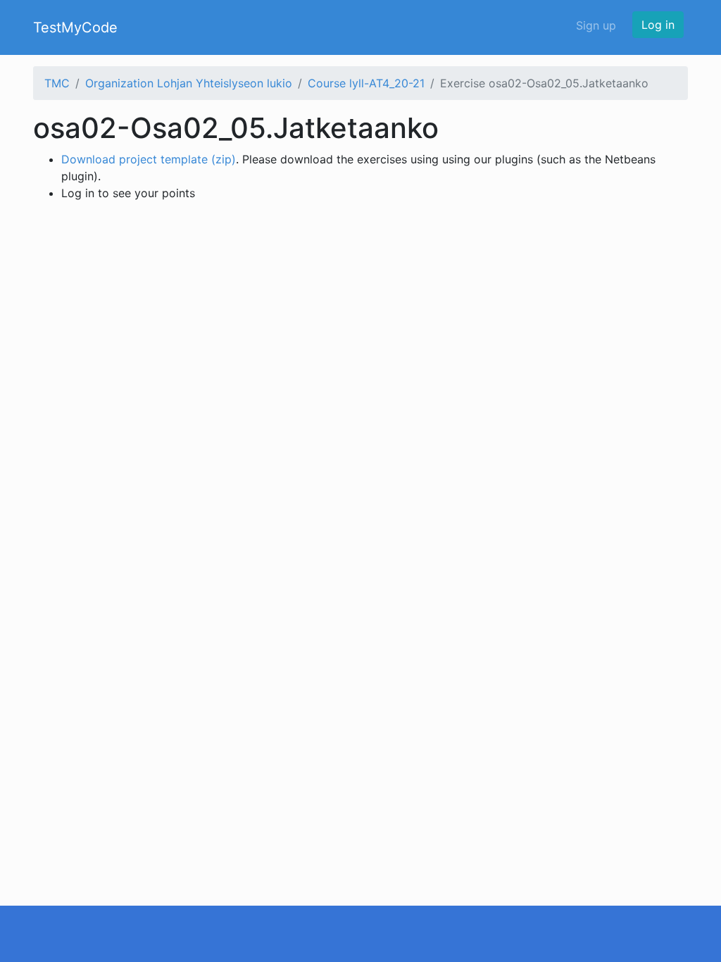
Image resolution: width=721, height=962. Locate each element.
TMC (57, 83)
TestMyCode (75, 27)
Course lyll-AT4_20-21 (366, 83)
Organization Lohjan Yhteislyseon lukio (188, 83)
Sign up (596, 25)
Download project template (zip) (148, 159)
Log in (658, 25)
